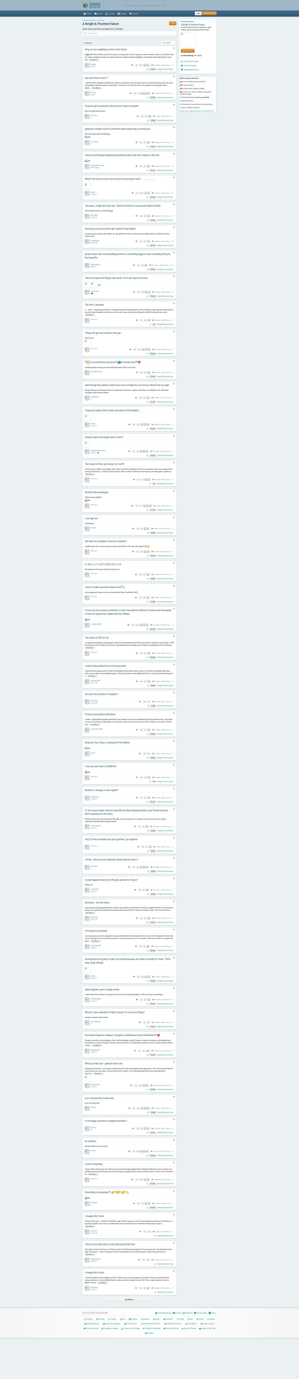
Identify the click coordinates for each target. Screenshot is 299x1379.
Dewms (93, 1107)
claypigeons (95, 397)
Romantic (169, 1319)
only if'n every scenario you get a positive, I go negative (111, 839)
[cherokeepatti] (87, 826)
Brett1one (94, 917)
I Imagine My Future (94, 1216)
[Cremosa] (87, 116)
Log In (198, 13)
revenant (94, 866)
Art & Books (192, 1324)
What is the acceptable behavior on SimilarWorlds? (197, 111)
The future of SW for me (97, 637)
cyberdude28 (95, 680)
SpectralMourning (97, 165)
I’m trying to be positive (96, 930)
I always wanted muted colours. (96, 1017)
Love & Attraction (92, 1328)
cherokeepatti (96, 826)
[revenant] (87, 867)
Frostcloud (94, 141)
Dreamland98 (96, 945)
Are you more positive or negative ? (102, 694)
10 (142, 65)
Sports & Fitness (189, 1328)
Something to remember (97, 1192)
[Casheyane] (87, 798)
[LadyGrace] (87, 292)
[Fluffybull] (87, 1203)
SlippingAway (95, 264)
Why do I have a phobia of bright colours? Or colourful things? (115, 1012)
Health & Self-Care (208, 1328)
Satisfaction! (89, 523)
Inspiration (100, 20)
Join (172, 23)
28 (156, 826)
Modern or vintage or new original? (101, 790)
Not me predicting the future (95, 111)
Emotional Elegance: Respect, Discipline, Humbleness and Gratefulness (120, 1035)
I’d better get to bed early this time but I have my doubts (112, 106)
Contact (178, 1313)
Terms (213, 1313)
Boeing (93, 64)
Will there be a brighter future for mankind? (106, 541)
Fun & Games (131, 1324)
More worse (89, 338)
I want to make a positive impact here (103, 587)
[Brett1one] (87, 918)
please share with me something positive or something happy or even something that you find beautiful (127, 256)
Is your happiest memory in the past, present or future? (111, 879)
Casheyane (95, 797)
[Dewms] (87, 1108)
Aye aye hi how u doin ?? (96, 77)
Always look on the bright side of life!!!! (104, 437)
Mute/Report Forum (191, 70)
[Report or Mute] (174, 48)
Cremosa (94, 115)
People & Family (92, 1324)
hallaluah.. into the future (97, 902)
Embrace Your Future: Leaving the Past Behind (107, 742)
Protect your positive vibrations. (100, 714)
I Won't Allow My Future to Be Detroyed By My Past (110, 1244)
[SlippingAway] (87, 265)
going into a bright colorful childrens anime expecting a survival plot (117, 128)
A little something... (94, 1164)
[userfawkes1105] (87, 730)
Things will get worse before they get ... (104, 332)
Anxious (146, 1319)
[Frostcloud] (87, 142)
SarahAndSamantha (98, 450)
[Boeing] (87, 65)
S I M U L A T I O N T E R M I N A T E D (103, 564)
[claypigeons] (87, 398)
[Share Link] (147, 69)
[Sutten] (87, 193)
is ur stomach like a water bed (99, 1098)
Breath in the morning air (96, 492)
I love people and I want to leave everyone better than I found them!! (110, 592)
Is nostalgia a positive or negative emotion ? (106, 1120)
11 (143, 193)
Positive (89, 1319)
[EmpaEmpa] (87, 241)
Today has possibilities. (93, 498)
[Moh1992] (87, 216)
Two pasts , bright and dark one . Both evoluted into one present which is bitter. (123, 205)
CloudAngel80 (96, 999)
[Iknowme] (87, 1232)
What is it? (89, 885)
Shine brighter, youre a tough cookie (102, 989)
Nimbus (93, 1128)
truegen (93, 528)
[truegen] (87, 529)
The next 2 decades (94, 304)
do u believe (90, 1141)
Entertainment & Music (151, 1324)
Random (134, 1319)
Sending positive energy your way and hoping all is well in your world (110, 367)
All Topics (150, 1333)
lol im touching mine (92, 1103)
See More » (129, 1299)
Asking (201, 1319)
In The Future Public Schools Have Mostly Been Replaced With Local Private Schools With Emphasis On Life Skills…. (126, 812)
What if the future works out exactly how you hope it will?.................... (120, 178)
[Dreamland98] (87, 946)
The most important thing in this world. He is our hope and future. (116, 277)
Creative (113, 1319)
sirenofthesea (96, 1021)
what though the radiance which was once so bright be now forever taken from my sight (127, 385)
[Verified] (98, 453)
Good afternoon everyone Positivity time (113, 362)
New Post (189, 51)
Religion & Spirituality (152, 1328)
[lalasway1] (87, 1288)
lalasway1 (94, 1287)
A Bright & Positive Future (100, 24)
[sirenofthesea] (87, 1022)
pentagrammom (96, 371)
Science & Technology (131, 1328)
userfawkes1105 (97, 729)
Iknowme (94, 1231)
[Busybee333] (87, 1051)
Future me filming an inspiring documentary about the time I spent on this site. (122, 155)
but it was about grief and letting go (97, 135)
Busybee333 (95, 1050)
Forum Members (190, 65)
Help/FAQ (189, 1313)
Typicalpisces (95, 1259)
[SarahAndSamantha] (87, 451)
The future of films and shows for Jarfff (104, 464)
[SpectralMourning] (87, 166)
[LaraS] (87, 754)
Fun (123, 1319)
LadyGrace (95, 291)
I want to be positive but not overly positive (105, 665)
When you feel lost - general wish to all (104, 1063)
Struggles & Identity (110, 1328)
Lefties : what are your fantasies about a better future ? (111, 859)
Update (212, 1319)
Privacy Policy (201, 1313)
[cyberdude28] (87, 681)
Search (89, 43)
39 (154, 265)
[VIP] (92, 293)
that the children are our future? (96, 1146)
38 (156, 867)
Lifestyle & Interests (173, 1324)
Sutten (93, 192)
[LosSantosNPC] (87, 625)
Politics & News (208, 1324)
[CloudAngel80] (87, 1000)
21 (156, 1151)
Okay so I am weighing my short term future (106, 49)
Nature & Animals (172, 1328)
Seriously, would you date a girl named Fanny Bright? (110, 228)
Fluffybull (94, 1202)
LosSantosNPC (96, 624)
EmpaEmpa (95, 240)
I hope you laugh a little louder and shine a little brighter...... (114, 410)
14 (156, 625)
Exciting (101, 1319)
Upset (157, 1319)
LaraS (93, 753)
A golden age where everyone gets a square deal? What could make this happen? (115, 546)
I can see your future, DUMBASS (100, 766)
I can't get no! (91, 518)
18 (156, 451)
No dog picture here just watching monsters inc (102, 569)
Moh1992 (94, 215)
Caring (181, 1319)
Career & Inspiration (89, 20)
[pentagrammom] (87, 372)
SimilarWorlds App (164, 1313)
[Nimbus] (87, 1128)
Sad (191, 1319)
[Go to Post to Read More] (129, 186)
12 (156, 65)
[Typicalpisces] (87, 1260)
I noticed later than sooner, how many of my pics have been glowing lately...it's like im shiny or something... (124, 994)
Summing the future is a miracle (97, 211)
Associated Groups (191, 61)
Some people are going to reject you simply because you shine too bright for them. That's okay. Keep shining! (128, 961)
